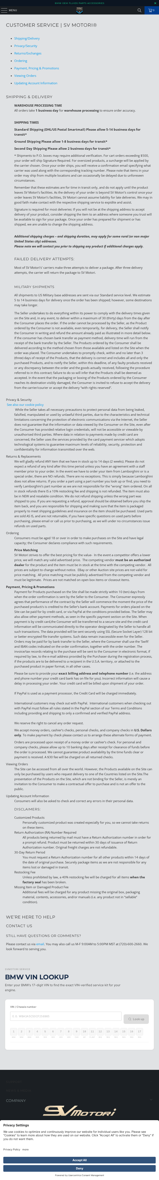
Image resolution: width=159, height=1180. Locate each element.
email (40, 944)
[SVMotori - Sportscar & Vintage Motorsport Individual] (79, 10)
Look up (138, 1019)
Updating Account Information (35, 83)
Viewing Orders (25, 76)
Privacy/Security (25, 46)
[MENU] (2, 10)
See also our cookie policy (25, 405)
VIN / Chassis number (23, 1006)
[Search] (139, 10)
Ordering (20, 61)
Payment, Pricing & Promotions (36, 68)
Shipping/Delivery (27, 38)
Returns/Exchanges (27, 53)
